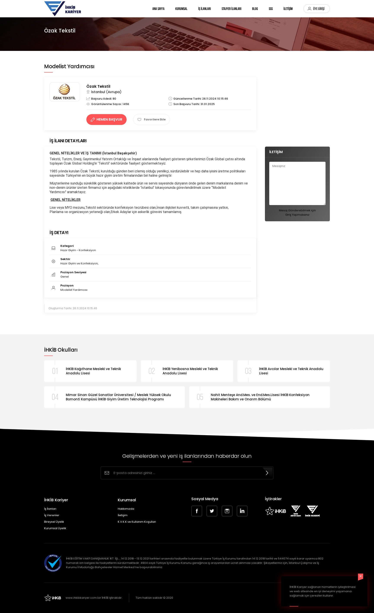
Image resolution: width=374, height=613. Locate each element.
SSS (271, 9)
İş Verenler (51, 515)
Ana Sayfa (158, 9)
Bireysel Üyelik (54, 522)
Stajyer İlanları (231, 9)
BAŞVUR (109, 119)
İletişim (122, 515)
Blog (255, 9)
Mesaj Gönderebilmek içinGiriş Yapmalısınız (297, 212)
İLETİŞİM (288, 9)
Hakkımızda (126, 509)
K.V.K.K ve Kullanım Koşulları (137, 522)
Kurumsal (181, 9)
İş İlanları (204, 9)
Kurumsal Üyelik (55, 528)
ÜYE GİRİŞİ (318, 9)
